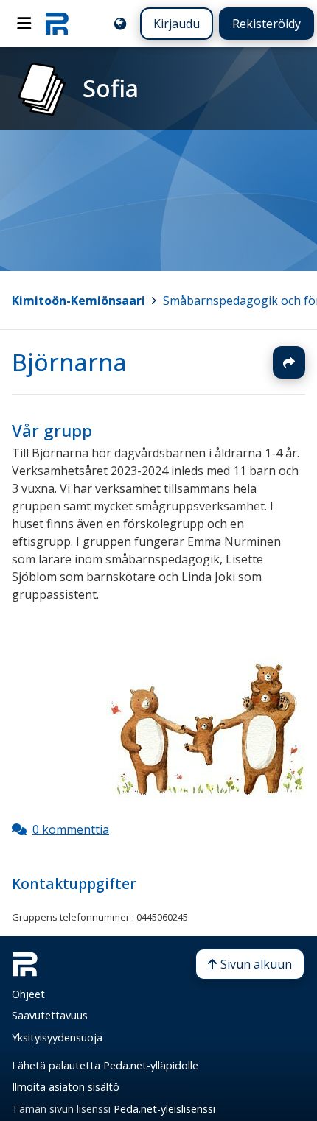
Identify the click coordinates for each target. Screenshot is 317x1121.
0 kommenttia (70, 829)
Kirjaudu (176, 23)
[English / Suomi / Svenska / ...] (120, 24)
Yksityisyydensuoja (57, 1037)
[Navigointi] (24, 23)
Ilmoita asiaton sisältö (65, 1087)
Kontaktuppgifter (74, 883)
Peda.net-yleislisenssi (164, 1109)
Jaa (289, 362)
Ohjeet (28, 994)
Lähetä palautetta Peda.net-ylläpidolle (105, 1065)
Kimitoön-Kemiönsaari (78, 300)
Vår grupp (52, 430)
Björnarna (69, 362)
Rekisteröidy (266, 23)
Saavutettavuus (50, 1015)
